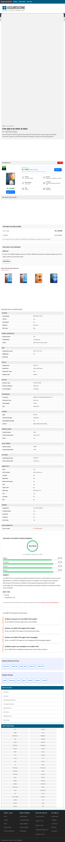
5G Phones (6, 696)
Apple (4, 680)
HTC (15, 755)
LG (15, 764)
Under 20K (14, 666)
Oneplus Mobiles (24, 827)
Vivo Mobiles (23, 831)
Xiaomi (15, 806)
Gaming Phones (7, 708)
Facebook (54, 820)
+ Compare (60, 162)
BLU (15, 739)
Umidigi (15, 800)
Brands (15, 1)
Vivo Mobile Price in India (9, 197)
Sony (15, 790)
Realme (38, 680)
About (5, 824)
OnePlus (30, 680)
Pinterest (54, 827)
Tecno (42, 793)
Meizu (43, 764)
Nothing (15, 774)
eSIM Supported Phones (9, 700)
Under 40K (32, 666)
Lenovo (43, 761)
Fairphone (43, 745)
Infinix (15, 758)
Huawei (43, 755)
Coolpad (43, 739)
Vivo (3, 131)
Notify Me (11, 192)
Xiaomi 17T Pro (39, 821)
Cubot (15, 742)
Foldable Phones (7, 716)
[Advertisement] (32, 150)
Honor (43, 752)
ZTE (43, 806)
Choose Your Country (6, 1)
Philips (15, 780)
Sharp (43, 787)
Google (43, 748)
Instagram (54, 831)
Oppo (24, 680)
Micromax (15, 768)
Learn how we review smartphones (50, 602)
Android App (55, 816)
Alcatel (43, 729)
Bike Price (29, 1)
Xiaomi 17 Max (39, 825)
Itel (43, 758)
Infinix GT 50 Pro (40, 834)
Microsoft (43, 768)
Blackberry (15, 736)
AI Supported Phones (8, 704)
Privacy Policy (7, 827)
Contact (6, 820)
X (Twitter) (54, 824)
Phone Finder (22, 1)
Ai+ (15, 729)
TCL (15, 793)
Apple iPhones (23, 816)
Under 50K (40, 666)
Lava (15, 761)
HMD (15, 752)
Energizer (15, 745)
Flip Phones (6, 712)
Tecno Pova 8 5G (40, 816)
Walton (15, 803)
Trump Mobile (15, 797)
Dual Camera (6, 720)
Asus (43, 732)
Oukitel (43, 777)
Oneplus (43, 774)
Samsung (12, 680)
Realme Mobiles (24, 824)
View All (45, 680)
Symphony (43, 790)
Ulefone (43, 797)
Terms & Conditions (9, 831)
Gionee (15, 748)
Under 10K (6, 666)
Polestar (43, 780)
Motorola (15, 771)
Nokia (43, 771)
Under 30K (23, 666)
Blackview (43, 736)
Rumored (43, 784)
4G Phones (6, 692)
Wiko (43, 803)
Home (3, 126)
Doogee (43, 742)
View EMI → (58, 169)
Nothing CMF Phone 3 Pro (42, 830)
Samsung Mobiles (24, 820)
